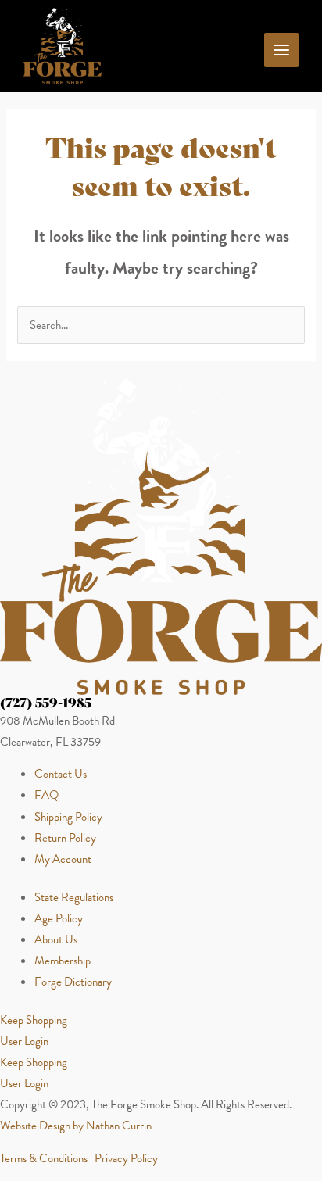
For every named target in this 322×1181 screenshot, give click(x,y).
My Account (62, 859)
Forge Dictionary (73, 981)
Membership (62, 960)
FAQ (46, 794)
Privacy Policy (126, 1158)
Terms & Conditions (44, 1158)
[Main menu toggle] (281, 50)
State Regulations (73, 897)
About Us (55, 939)
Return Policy (65, 837)
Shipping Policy (68, 816)
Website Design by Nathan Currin (76, 1125)
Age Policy (58, 918)
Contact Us (60, 773)
